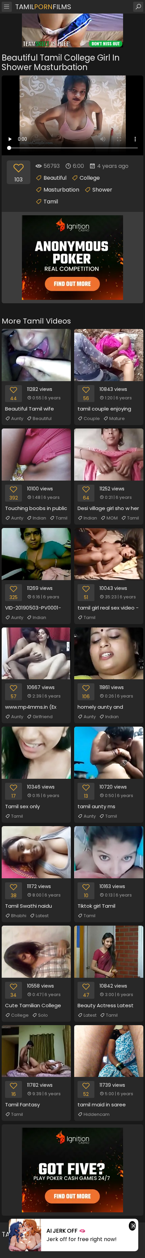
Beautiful (55, 178)
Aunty (17, 418)
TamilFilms (43, 7)
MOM (112, 518)
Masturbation (61, 190)
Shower (102, 190)
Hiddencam (97, 1114)
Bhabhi (18, 915)
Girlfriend (43, 716)
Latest (42, 915)
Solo (43, 1015)
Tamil (51, 201)
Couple (92, 418)
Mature (117, 418)
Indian (39, 518)
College (90, 178)
